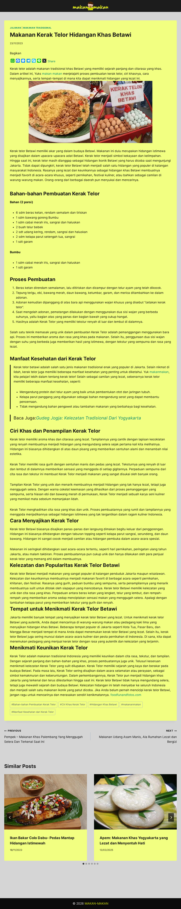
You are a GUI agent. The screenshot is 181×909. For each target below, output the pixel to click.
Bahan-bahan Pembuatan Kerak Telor (33, 704)
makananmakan (131, 704)
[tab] (83, 864)
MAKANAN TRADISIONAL (37, 27)
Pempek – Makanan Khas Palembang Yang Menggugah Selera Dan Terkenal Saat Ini (43, 736)
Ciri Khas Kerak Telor (72, 704)
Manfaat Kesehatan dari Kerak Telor (32, 711)
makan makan (52, 73)
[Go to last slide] (10, 817)
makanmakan (159, 372)
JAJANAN (15, 27)
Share (51, 61)
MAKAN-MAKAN (96, 903)
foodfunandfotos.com (125, 695)
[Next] (171, 817)
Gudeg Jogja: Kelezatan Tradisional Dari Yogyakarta (89, 418)
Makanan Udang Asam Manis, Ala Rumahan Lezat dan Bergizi (138, 736)
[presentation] (45, 802)
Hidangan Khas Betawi (103, 704)
